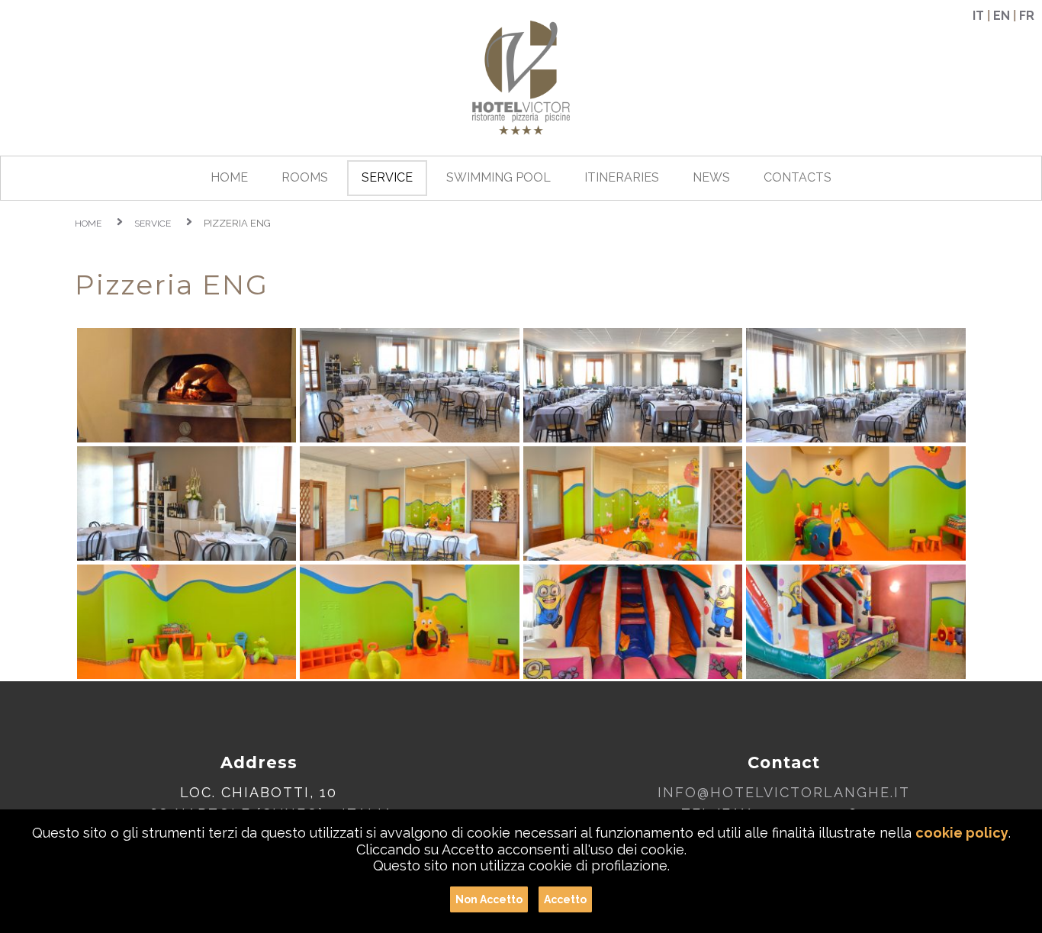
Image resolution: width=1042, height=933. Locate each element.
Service (152, 223)
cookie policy (961, 833)
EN (1001, 15)
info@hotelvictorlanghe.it (784, 792)
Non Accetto (489, 899)
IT (978, 15)
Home (88, 223)
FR (1026, 15)
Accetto (565, 899)
